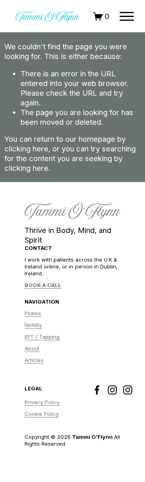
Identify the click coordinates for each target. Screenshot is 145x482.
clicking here (26, 148)
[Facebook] (97, 390)
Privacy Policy (42, 402)
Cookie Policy (42, 414)
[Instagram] (112, 390)
